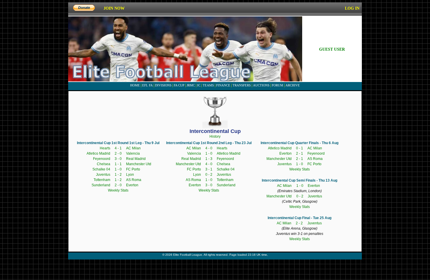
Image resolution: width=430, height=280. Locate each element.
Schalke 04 (101, 169)
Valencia (133, 153)
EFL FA (147, 85)
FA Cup (179, 85)
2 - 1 (299, 153)
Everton (132, 185)
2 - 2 (299, 223)
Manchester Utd (138, 164)
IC (198, 85)
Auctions (261, 85)
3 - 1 (208, 169)
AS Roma (133, 180)
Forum (277, 85)
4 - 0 (208, 148)
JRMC (191, 85)
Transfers (242, 85)
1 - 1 (118, 164)
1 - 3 (208, 159)
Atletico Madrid (98, 153)
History (215, 136)
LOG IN (352, 8)
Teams (208, 85)
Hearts (105, 148)
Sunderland (101, 185)
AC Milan (133, 148)
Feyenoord (101, 159)
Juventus (103, 175)
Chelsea (103, 164)
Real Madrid (136, 159)
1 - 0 (118, 169)
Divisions (163, 85)
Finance (223, 85)
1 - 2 (118, 175)
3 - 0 (118, 159)
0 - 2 (208, 175)
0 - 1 (299, 148)
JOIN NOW (114, 8)
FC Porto (133, 169)
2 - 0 (118, 153)
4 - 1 (118, 148)
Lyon (130, 175)
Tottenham (102, 180)
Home (135, 85)
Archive (292, 85)
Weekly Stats (118, 190)
